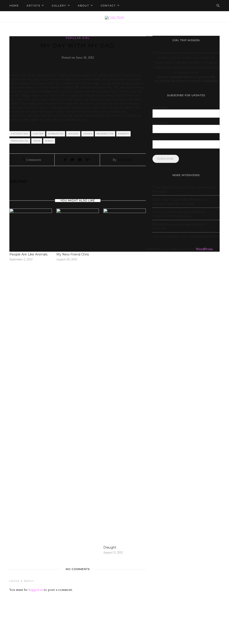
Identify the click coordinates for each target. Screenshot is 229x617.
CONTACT (108, 5)
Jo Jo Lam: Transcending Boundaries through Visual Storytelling (180, 202)
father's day (19, 133)
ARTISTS (33, 5)
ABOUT (83, 5)
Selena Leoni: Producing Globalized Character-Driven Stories (179, 214)
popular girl (20, 141)
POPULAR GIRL (78, 38)
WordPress (204, 249)
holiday (73, 133)
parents (123, 133)
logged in (36, 590)
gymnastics (56, 133)
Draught (109, 547)
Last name (160, 123)
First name (161, 107)
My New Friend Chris (72, 254)
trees (36, 141)
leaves (87, 133)
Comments (32, 160)
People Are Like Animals (28, 254)
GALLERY (59, 5)
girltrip (38, 133)
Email (157, 138)
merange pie (105, 133)
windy (49, 141)
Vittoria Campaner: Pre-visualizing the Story (186, 236)
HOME (14, 5)
